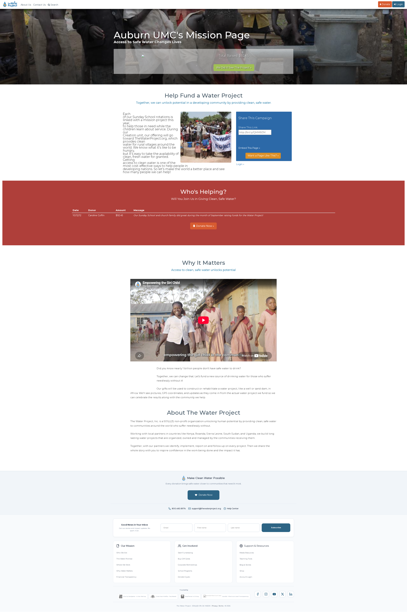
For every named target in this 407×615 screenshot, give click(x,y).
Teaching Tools (246, 559)
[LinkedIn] (291, 594)
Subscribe (276, 527)
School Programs (185, 571)
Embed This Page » (249, 148)
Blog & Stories (245, 565)
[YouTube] (274, 594)
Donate (385, 4)
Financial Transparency (126, 577)
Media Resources (247, 553)
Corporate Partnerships (187, 565)
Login (399, 4)
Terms (221, 606)
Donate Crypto (184, 577)
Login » (240, 164)
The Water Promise (124, 559)
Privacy (214, 606)
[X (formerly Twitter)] (282, 594)
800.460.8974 (179, 508)
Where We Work (123, 565)
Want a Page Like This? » (263, 155)
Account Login (246, 577)
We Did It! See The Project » (234, 67)
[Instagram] (266, 594)
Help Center (233, 508)
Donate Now (205, 494)
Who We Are (121, 553)
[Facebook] (258, 594)
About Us (26, 4)
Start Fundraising (185, 553)
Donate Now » (204, 225)
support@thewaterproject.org (206, 508)
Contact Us (39, 4)
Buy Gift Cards (184, 559)
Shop (242, 571)
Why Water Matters (124, 571)
